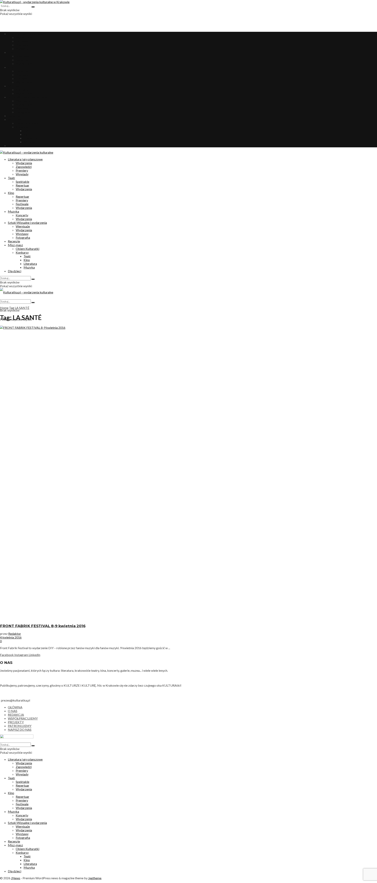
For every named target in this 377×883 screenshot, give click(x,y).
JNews (15, 878)
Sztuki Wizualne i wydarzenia (27, 97)
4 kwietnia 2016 (11, 637)
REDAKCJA (16, 714)
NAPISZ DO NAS (19, 729)
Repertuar (22, 60)
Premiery (22, 45)
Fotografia (23, 112)
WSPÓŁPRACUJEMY (23, 718)
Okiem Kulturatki (27, 123)
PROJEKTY (16, 722)
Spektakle (22, 56)
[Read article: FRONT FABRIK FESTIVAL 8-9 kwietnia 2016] (188, 473)
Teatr (11, 52)
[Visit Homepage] (35, 2)
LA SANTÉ (22, 308)
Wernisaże (23, 101)
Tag (11, 308)
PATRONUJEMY (19, 726)
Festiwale (22, 78)
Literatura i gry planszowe (25, 34)
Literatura (30, 138)
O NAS (12, 711)
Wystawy (22, 108)
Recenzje (14, 116)
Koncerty (22, 89)
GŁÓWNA (15, 707)
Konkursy (22, 127)
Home (4, 308)
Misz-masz (15, 119)
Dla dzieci (14, 145)
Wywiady (22, 48)
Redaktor (14, 633)
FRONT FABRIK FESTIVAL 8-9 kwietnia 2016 (42, 626)
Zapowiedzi (24, 41)
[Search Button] (33, 6)
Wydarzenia (24, 37)
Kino (11, 67)
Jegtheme (94, 878)
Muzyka (13, 86)
